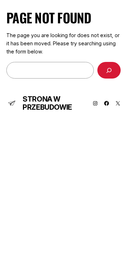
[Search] (109, 70)
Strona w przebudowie (47, 103)
